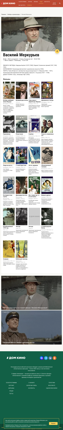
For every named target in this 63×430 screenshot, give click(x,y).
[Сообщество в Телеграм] (46, 358)
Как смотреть (22, 5)
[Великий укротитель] (21, 90)
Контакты (31, 388)
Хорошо (53, 423)
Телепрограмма (22, 1)
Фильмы (36, 1)
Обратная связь (31, 385)
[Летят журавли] (34, 155)
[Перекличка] (9, 124)
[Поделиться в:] (57, 51)
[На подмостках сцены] (9, 185)
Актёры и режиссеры (14, 14)
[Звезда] (21, 216)
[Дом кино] (8, 3)
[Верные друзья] (47, 185)
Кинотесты (47, 1)
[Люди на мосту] (9, 155)
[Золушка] (9, 249)
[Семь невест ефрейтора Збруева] (34, 90)
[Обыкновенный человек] (47, 155)
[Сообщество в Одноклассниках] (54, 358)
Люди (41, 1)
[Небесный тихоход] (21, 249)
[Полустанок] (21, 124)
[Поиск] (60, 3)
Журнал (30, 1)
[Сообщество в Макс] (41, 358)
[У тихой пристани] (21, 155)
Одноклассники (51, 388)
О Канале (31, 382)
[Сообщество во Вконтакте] (50, 358)
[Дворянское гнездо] (47, 90)
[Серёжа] (34, 124)
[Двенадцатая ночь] (21, 185)
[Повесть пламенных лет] (47, 124)
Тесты (11, 393)
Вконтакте (51, 385)
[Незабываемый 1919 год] (9, 216)
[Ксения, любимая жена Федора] (9, 90)
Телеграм (52, 382)
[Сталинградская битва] (47, 216)
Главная (3, 14)
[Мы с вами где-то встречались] (34, 185)
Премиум (29, 5)
